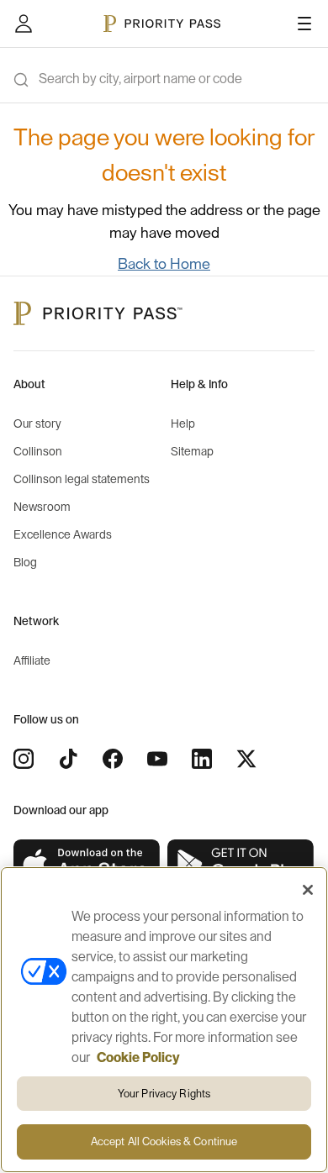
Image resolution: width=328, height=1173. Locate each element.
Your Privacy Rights (164, 1093)
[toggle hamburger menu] (304, 23)
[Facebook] (113, 759)
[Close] (307, 889)
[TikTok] (68, 759)
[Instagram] (23, 759)
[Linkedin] (202, 759)
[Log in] (23, 23)
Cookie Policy (138, 1058)
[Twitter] (246, 759)
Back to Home (164, 263)
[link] (87, 864)
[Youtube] (157, 759)
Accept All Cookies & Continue (164, 1141)
